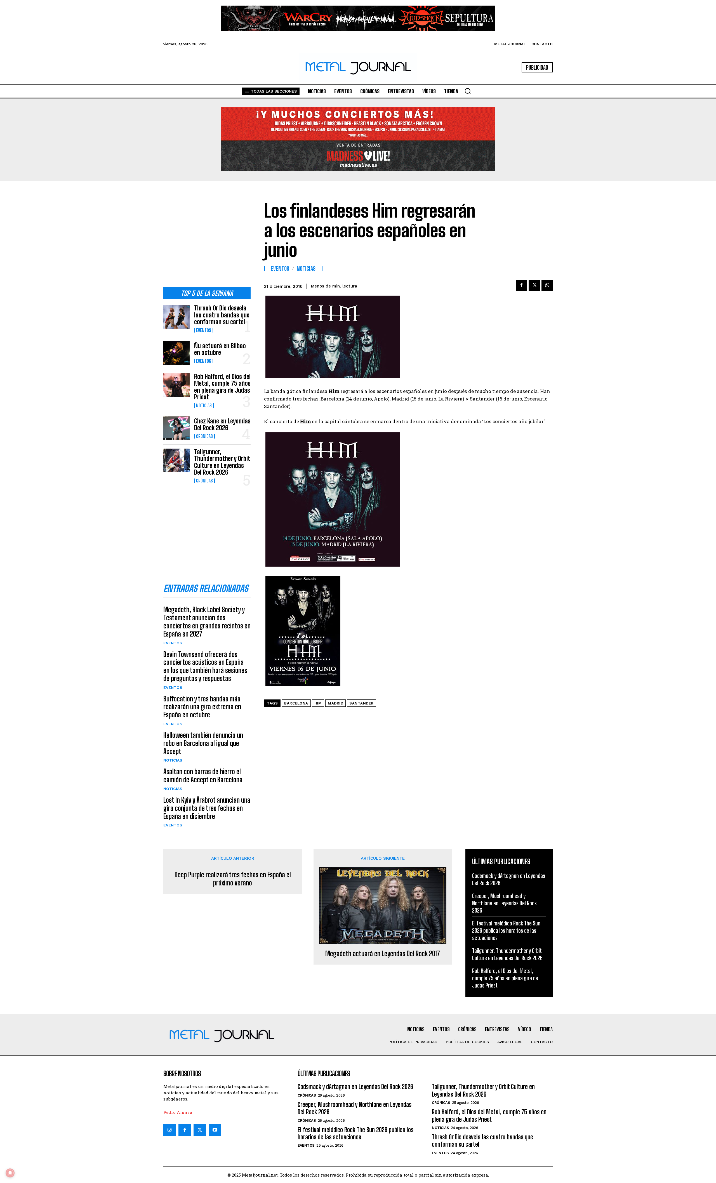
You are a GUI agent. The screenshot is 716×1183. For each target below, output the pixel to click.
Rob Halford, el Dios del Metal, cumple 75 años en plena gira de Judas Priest (222, 387)
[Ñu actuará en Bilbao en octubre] (176, 353)
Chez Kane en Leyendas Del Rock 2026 (222, 424)
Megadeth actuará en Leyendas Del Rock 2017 (382, 954)
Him (318, 703)
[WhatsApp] (547, 285)
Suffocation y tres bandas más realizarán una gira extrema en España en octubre (202, 707)
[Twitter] (200, 1130)
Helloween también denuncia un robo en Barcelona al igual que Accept (203, 743)
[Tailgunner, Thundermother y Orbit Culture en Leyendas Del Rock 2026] (176, 460)
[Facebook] (521, 285)
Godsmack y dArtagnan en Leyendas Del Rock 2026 (355, 1086)
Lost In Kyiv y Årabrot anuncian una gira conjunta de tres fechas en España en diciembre (206, 808)
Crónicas (204, 436)
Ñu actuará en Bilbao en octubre (220, 349)
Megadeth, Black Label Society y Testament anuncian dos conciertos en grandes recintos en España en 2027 (207, 621)
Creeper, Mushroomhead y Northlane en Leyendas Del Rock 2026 (504, 903)
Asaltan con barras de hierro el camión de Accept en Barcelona (202, 775)
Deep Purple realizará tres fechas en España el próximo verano (233, 879)
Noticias (204, 405)
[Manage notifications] (10, 1172)
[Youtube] (215, 1130)
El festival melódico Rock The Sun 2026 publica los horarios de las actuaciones (506, 930)
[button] (467, 91)
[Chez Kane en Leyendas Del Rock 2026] (176, 428)
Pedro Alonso (177, 1112)
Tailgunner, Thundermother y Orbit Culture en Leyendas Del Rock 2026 (222, 462)
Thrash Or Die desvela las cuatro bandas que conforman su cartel (221, 314)
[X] (534, 285)
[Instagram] (169, 1130)
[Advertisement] (207, 238)
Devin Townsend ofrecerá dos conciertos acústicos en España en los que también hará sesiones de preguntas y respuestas (205, 666)
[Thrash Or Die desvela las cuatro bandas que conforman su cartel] (176, 316)
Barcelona (296, 703)
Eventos (203, 330)
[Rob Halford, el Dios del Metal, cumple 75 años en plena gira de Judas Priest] (176, 385)
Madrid (335, 703)
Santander (361, 703)
